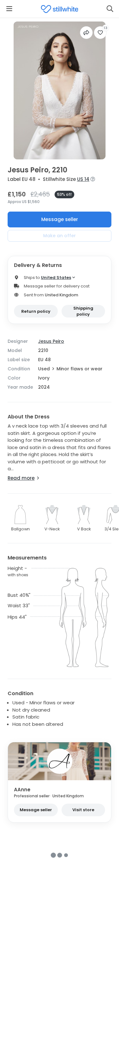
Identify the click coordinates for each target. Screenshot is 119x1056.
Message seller (59, 219)
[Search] (109, 9)
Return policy (35, 311)
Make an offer (59, 235)
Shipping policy (83, 311)
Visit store (83, 810)
